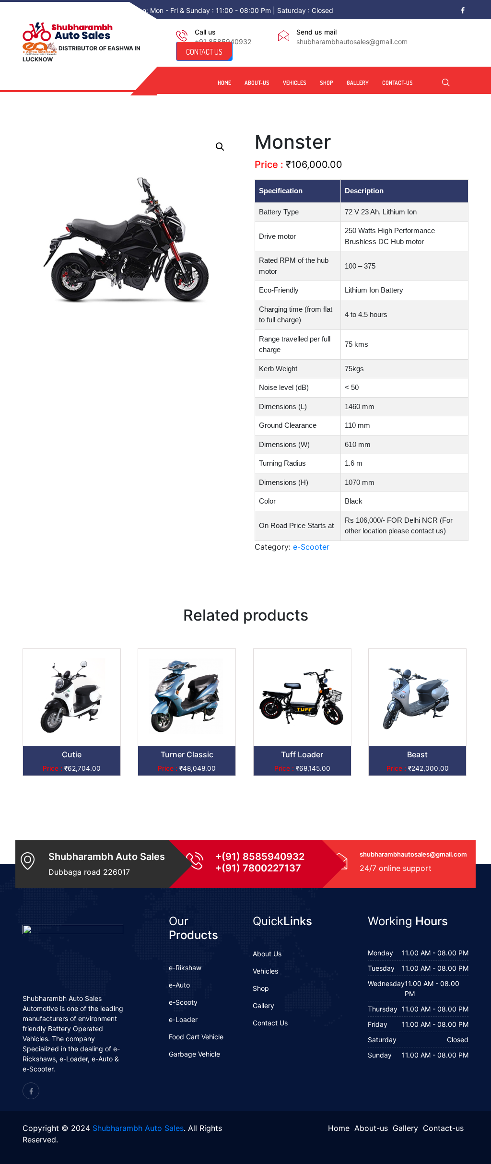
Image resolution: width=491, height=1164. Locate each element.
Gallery (263, 1005)
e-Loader (183, 1019)
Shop (326, 82)
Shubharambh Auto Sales (138, 1128)
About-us (257, 82)
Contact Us (270, 1023)
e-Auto (179, 985)
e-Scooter (311, 547)
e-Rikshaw (185, 968)
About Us (267, 954)
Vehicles (294, 82)
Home (224, 82)
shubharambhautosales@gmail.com (352, 41)
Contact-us (397, 82)
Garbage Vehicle (194, 1054)
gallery (358, 82)
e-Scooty (183, 1002)
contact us (204, 52)
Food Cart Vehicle (196, 1037)
